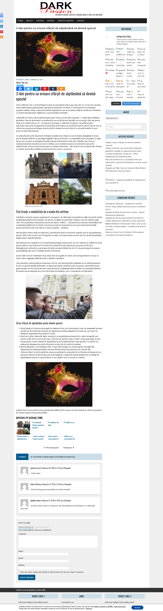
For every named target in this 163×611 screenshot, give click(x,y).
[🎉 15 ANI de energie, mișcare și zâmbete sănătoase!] (131, 95)
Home (20, 20)
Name (20, 551)
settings (89, 608)
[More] (61, 87)
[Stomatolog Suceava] (115, 190)
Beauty (29, 20)
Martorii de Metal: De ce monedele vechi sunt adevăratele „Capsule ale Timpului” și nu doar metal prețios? (126, 162)
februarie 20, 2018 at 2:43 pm (52, 468)
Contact (81, 20)
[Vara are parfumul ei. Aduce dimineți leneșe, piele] (142, 52)
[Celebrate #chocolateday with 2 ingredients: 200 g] (121, 63)
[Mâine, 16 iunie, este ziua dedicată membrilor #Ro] (142, 73)
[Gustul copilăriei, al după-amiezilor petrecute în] (131, 52)
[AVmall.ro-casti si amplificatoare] (126, 183)
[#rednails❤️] (110, 73)
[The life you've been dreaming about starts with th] (110, 63)
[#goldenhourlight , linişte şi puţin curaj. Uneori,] (121, 73)
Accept (137, 607)
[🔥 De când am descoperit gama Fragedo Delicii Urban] (121, 84)
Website (21, 565)
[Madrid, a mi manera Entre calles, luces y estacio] (110, 52)
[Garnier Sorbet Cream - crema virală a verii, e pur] (131, 73)
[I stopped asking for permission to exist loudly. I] (142, 95)
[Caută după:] (125, 126)
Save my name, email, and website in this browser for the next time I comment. (52, 572)
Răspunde (67, 468)
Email (20, 558)
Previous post (52, 447)
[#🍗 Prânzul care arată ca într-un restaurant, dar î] (142, 84)
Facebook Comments (42, 527)
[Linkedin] (36, 87)
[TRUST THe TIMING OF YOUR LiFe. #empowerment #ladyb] (121, 52)
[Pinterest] (45, 87)
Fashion (40, 20)
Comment (22, 534)
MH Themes (42, 590)
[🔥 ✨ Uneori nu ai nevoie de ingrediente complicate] (110, 84)
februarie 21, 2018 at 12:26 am (52, 484)
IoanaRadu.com (68, 602)
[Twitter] (28, 87)
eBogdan (108, 212)
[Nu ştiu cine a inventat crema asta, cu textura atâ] (121, 95)
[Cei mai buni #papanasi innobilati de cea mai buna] (142, 63)
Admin (26, 79)
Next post (67, 447)
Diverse (50, 20)
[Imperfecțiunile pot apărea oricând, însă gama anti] (131, 63)
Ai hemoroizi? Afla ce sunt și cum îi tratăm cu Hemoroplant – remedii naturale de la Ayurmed (125, 226)
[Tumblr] (53, 87)
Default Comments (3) (25, 527)
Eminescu (109, 232)
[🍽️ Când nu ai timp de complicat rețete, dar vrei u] (131, 84)
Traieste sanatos (65, 20)
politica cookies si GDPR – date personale (110, 606)
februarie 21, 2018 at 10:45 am (52, 500)
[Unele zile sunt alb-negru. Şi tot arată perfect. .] (110, 95)
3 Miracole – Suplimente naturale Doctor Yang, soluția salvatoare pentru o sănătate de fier (125, 206)
